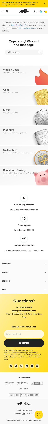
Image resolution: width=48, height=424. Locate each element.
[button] (24, 264)
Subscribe (24, 343)
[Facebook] (11, 366)
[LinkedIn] (27, 366)
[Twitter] (16, 366)
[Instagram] (21, 366)
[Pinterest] (37, 366)
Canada (29, 411)
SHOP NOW (30, 5)
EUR (32, 414)
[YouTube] (32, 366)
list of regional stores (27, 28)
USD (28, 414)
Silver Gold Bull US (18, 25)
